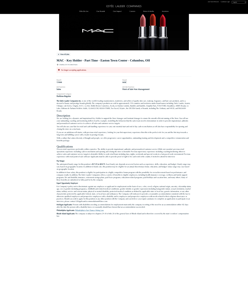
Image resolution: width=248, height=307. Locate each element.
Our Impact (117, 11)
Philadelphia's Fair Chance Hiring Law (89, 210)
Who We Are (83, 11)
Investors (165, 11)
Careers (132, 11)
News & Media (148, 11)
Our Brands (100, 11)
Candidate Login (225, 1)
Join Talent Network (213, 1)
